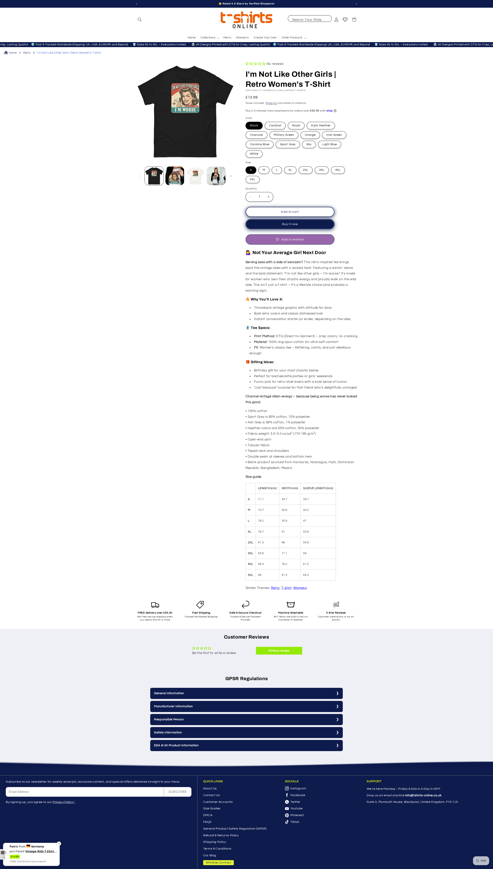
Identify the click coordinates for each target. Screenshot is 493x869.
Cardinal (275, 125)
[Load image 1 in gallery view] (154, 176)
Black (254, 125)
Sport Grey (288, 144)
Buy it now (290, 224)
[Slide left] (139, 176)
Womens (300, 588)
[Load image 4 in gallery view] (216, 176)
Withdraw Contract (218, 862)
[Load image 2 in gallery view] (174, 176)
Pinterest (297, 815)
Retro (27, 52)
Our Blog (209, 855)
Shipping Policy (214, 841)
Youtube (296, 808)
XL (290, 169)
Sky (309, 144)
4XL (338, 169)
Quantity (251, 188)
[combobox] (309, 19)
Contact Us (211, 795)
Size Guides (212, 808)
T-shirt (286, 588)
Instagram (298, 788)
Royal (296, 125)
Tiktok (294, 821)
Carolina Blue (259, 144)
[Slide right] (231, 176)
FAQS (207, 821)
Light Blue (329, 144)
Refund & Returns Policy (221, 835)
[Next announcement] (356, 4)
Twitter (295, 801)
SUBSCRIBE (178, 791)
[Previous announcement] (136, 4)
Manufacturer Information (173, 706)
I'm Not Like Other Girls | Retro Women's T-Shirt (69, 52)
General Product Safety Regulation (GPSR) (235, 828)
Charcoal (256, 134)
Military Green (284, 134)
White (254, 153)
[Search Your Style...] (327, 20)
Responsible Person (169, 719)
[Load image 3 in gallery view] (195, 176)
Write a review (279, 650)
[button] (139, 19)
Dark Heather (321, 125)
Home (13, 52)
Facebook (297, 795)
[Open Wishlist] (345, 19)
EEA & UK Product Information (176, 745)
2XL (305, 169)
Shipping (271, 103)
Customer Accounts (218, 801)
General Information (169, 693)
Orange (310, 134)
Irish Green (334, 134)
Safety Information (168, 732)
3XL (321, 169)
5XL (252, 179)
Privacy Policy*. (64, 802)
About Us (210, 788)
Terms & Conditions (217, 848)
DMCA (208, 815)
